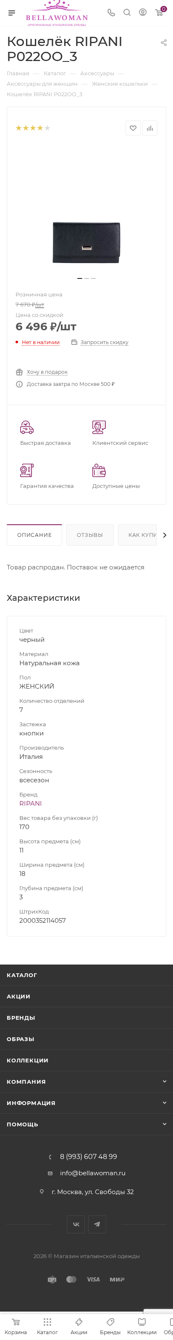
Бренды (21, 1017)
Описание (34, 535)
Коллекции (28, 1060)
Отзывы (90, 535)
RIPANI (30, 803)
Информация (31, 1103)
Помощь (22, 1124)
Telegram (97, 1224)
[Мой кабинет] (143, 13)
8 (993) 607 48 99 (88, 1157)
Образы (20, 1039)
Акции (19, 996)
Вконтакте (76, 1224)
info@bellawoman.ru (93, 1173)
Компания (26, 1081)
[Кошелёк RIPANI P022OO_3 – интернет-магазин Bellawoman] (86, 208)
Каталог (22, 975)
